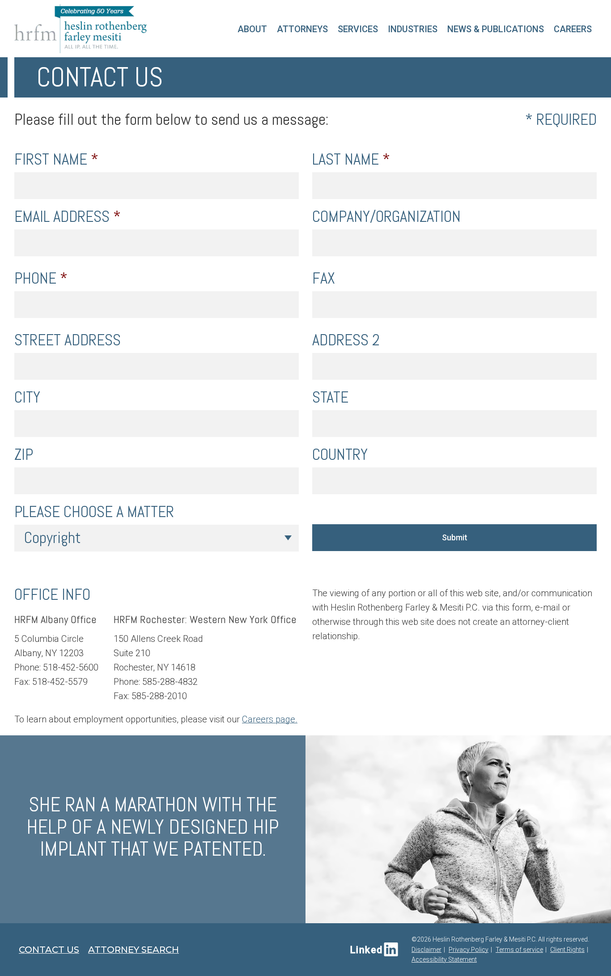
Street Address (67, 340)
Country (340, 455)
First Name (56, 159)
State (330, 397)
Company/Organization (386, 217)
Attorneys (302, 29)
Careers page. (269, 719)
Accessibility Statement (444, 959)
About (252, 29)
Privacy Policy (468, 949)
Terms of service (519, 949)
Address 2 (346, 340)
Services (358, 29)
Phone (41, 278)
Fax (323, 278)
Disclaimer (426, 949)
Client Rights (567, 949)
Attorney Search (133, 949)
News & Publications (495, 29)
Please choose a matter (94, 512)
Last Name (351, 159)
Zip (23, 455)
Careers (573, 29)
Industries (412, 29)
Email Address (67, 217)
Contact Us (49, 949)
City (27, 397)
